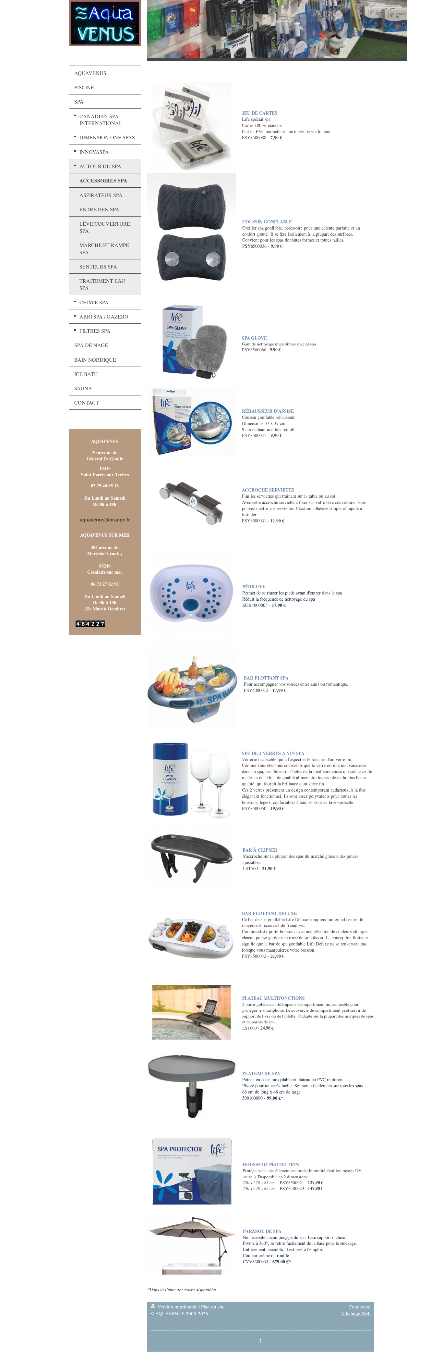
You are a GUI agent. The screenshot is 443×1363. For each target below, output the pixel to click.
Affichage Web (356, 1313)
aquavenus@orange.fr (105, 519)
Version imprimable (177, 1306)
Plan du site (212, 1306)
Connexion (360, 1306)
